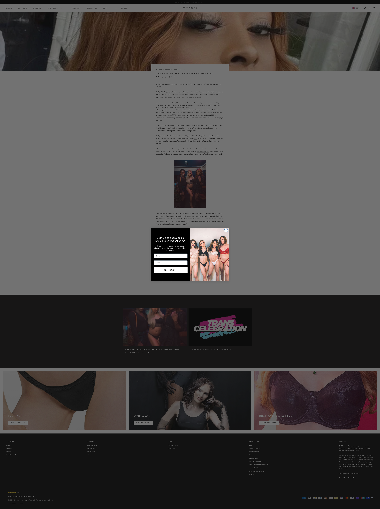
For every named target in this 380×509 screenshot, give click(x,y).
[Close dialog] (226, 230)
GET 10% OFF (170, 270)
